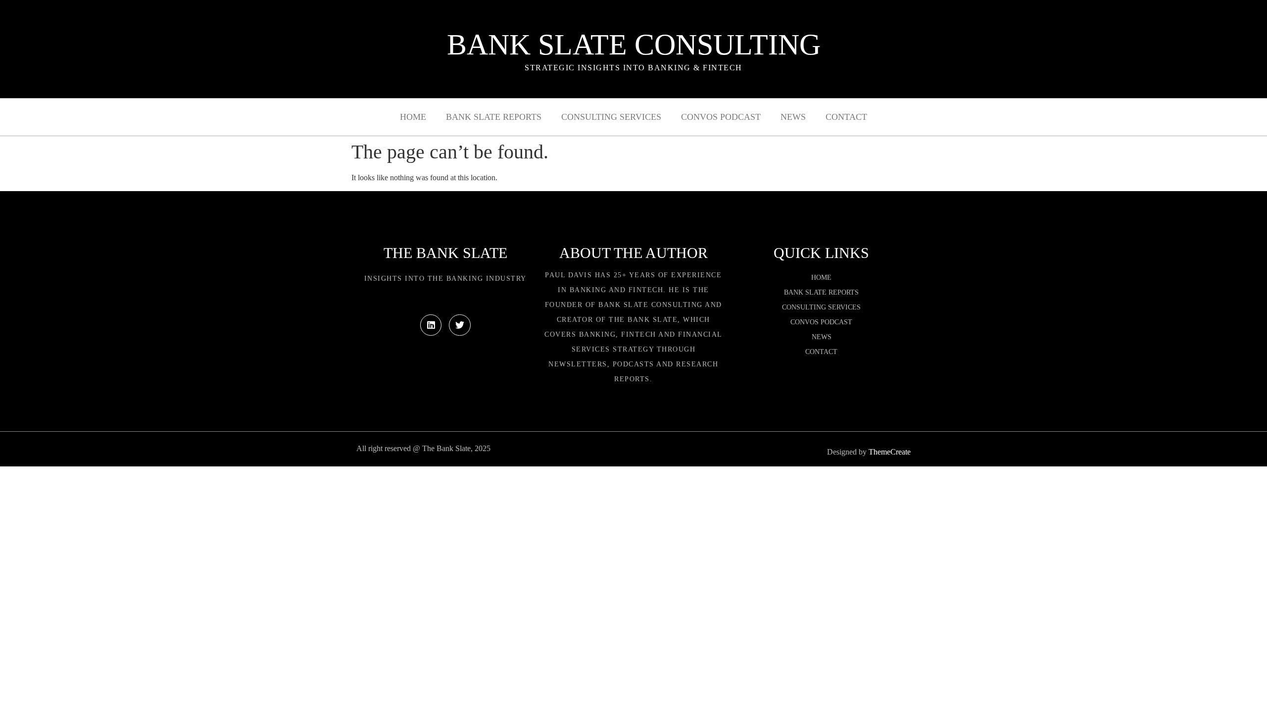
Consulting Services (611, 117)
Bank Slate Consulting (634, 44)
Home (413, 117)
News (793, 117)
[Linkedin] (430, 325)
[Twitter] (459, 325)
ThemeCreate (890, 452)
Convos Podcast (721, 117)
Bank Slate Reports (493, 117)
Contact (846, 117)
